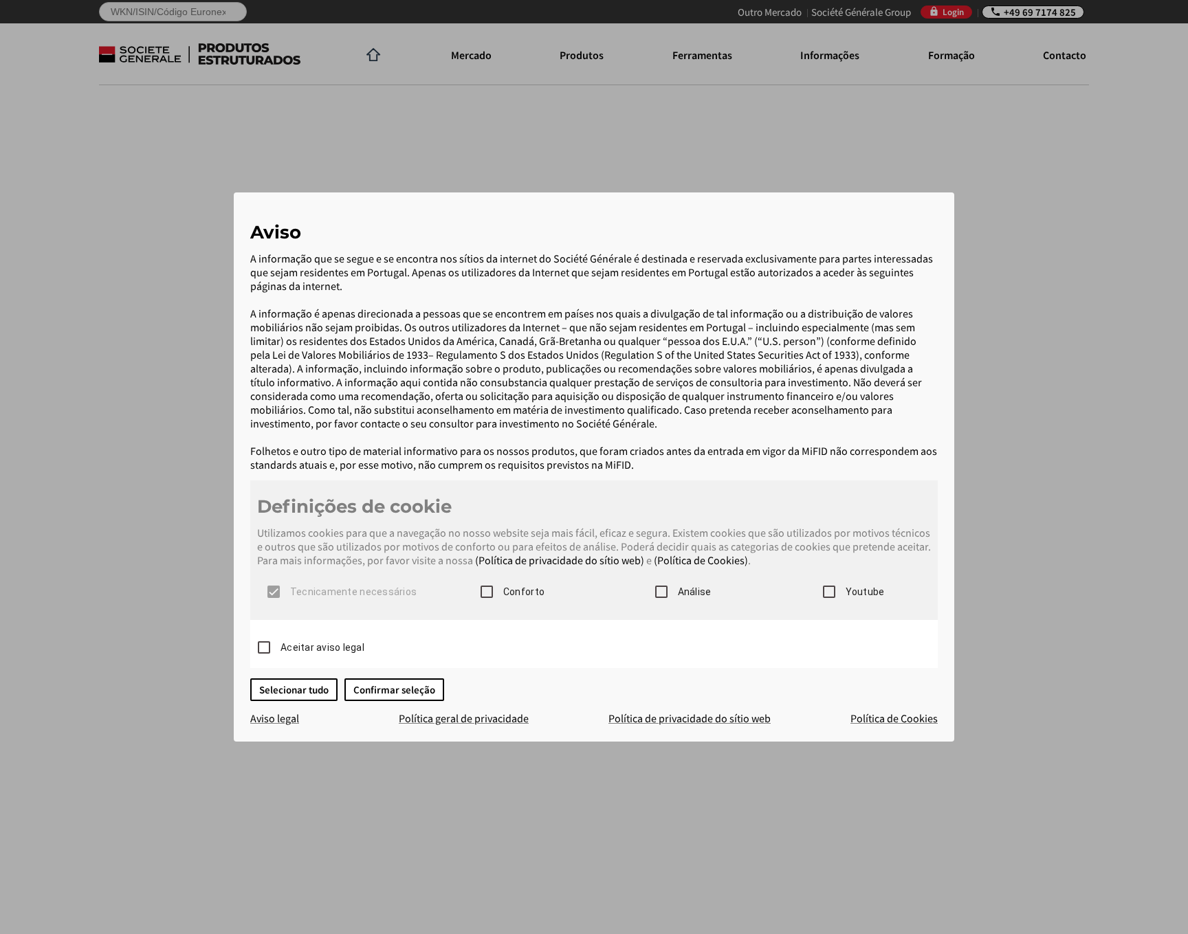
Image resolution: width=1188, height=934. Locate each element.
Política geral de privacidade (464, 718)
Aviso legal (274, 718)
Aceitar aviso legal (322, 647)
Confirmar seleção (394, 689)
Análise (695, 591)
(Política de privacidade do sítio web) (559, 560)
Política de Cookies (894, 718)
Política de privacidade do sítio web (689, 718)
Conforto (523, 591)
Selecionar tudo (294, 689)
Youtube (865, 591)
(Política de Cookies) (701, 560)
